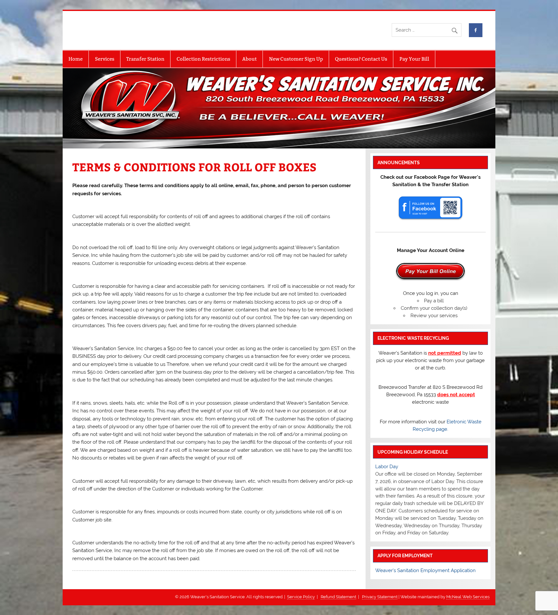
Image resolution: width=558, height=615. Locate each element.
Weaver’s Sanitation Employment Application (425, 570)
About (249, 59)
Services (104, 59)
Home (75, 59)
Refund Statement (338, 596)
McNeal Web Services (468, 596)
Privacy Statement (380, 596)
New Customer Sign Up (296, 59)
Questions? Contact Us (361, 59)
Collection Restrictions (203, 59)
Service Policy (301, 596)
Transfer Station (145, 59)
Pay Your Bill (414, 59)
